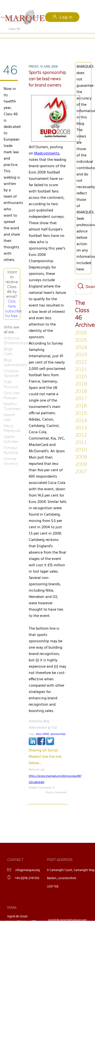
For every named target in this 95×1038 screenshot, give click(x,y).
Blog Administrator (12, 354)
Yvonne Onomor (11, 453)
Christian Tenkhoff (11, 365)
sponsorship (57, 726)
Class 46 (14, 43)
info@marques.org (27, 862)
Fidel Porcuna (11, 376)
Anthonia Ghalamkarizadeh (12, 332)
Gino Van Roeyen (11, 387)
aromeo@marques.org (62, 924)
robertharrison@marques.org (67, 950)
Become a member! (28, 17)
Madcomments (46, 145)
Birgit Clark (8, 343)
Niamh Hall (9, 409)
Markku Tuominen (12, 398)
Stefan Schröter (11, 431)
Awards (5, 17)
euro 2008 (42, 726)
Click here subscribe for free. (13, 300)
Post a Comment (56, 784)
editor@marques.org (61, 937)
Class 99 (41, 43)
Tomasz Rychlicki (11, 442)
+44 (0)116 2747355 (27, 870)
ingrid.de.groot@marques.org (67, 912)
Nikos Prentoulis (12, 420)
